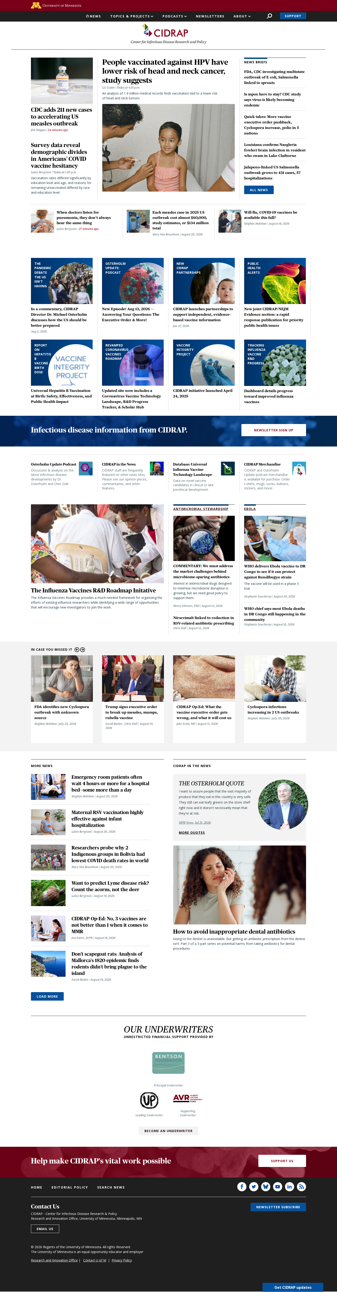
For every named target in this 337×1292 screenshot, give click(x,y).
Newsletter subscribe (278, 1207)
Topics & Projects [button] (130, 16)
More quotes (192, 832)
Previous (77, 649)
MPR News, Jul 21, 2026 (195, 822)
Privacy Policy (122, 1260)
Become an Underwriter (168, 1131)
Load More (47, 996)
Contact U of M (94, 1260)
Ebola (250, 509)
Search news (111, 1187)
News (95, 16)
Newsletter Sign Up (273, 430)
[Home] (165, 30)
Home (36, 1187)
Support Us (282, 1161)
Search (269, 16)
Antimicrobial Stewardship (201, 509)
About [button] (240, 16)
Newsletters (210, 16)
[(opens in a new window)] (56, 5)
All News (259, 190)
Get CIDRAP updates (293, 1287)
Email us (45, 1229)
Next (82, 649)
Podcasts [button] (173, 16)
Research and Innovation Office (54, 1260)
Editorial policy (70, 1187)
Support (293, 16)
